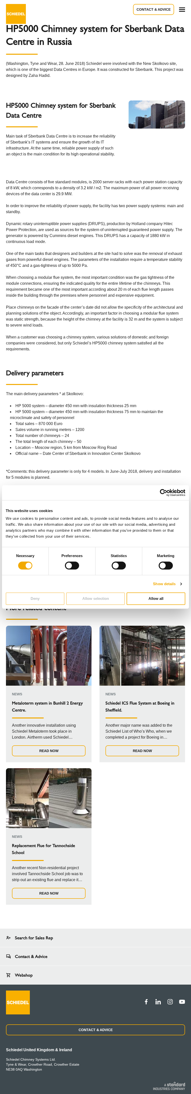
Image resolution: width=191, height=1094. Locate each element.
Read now (48, 751)
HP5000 (99, 343)
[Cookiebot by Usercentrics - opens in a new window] (163, 492)
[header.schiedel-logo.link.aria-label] (16, 9)
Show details (164, 584)
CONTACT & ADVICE (96, 1030)
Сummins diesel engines (71, 236)
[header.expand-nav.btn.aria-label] (182, 9)
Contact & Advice (154, 9)
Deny (35, 598)
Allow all (155, 598)
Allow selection (95, 598)
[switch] (72, 566)
